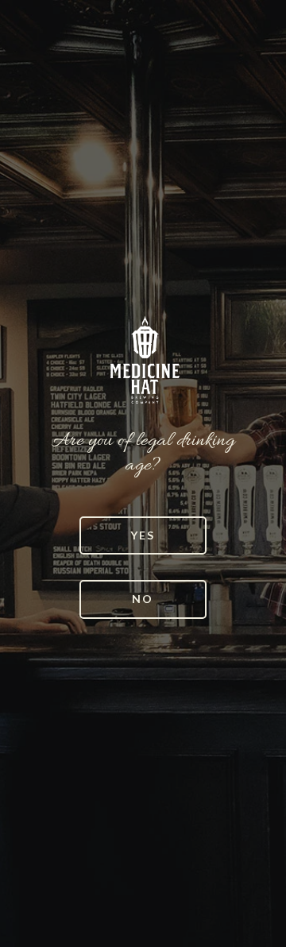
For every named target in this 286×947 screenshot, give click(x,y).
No (142, 598)
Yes (142, 535)
